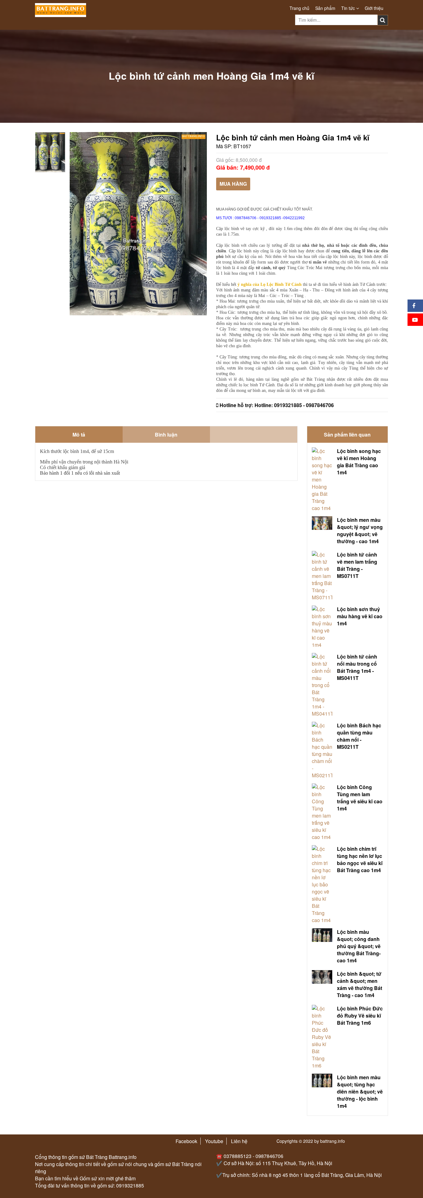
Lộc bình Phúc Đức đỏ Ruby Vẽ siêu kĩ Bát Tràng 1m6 (360, 1015)
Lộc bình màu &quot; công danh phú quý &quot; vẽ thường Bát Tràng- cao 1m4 (359, 946)
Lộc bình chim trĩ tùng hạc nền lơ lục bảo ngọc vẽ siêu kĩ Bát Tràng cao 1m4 (359, 859)
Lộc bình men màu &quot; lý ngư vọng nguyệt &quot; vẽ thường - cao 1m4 (360, 530)
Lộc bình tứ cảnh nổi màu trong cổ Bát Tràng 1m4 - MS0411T (357, 667)
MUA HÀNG (233, 183)
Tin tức (348, 8)
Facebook (186, 1141)
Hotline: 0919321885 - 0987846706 (294, 405)
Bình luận (166, 434)
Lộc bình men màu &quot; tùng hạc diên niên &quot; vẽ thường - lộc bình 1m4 (360, 1091)
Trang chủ (299, 8)
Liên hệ (239, 1141)
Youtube (214, 1141)
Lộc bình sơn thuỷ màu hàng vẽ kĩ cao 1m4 (359, 616)
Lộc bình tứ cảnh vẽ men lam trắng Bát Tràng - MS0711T (357, 565)
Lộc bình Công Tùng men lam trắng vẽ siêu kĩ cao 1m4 (359, 797)
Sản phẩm (325, 8)
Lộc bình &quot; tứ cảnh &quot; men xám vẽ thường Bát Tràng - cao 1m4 (359, 984)
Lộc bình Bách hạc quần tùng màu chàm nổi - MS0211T (359, 736)
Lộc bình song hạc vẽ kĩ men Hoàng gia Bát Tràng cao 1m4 (359, 461)
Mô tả (78, 434)
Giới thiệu (374, 8)
